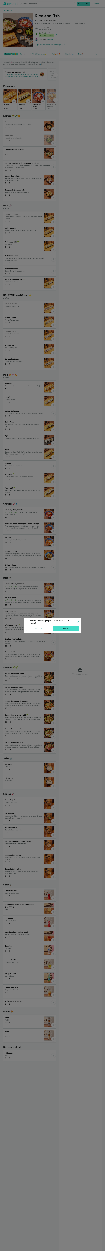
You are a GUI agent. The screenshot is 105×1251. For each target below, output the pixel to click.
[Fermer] (78, 622)
